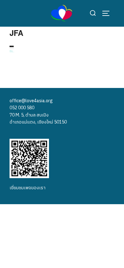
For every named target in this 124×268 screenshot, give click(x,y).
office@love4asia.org (31, 100)
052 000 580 (22, 107)
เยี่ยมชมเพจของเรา (27, 187)
